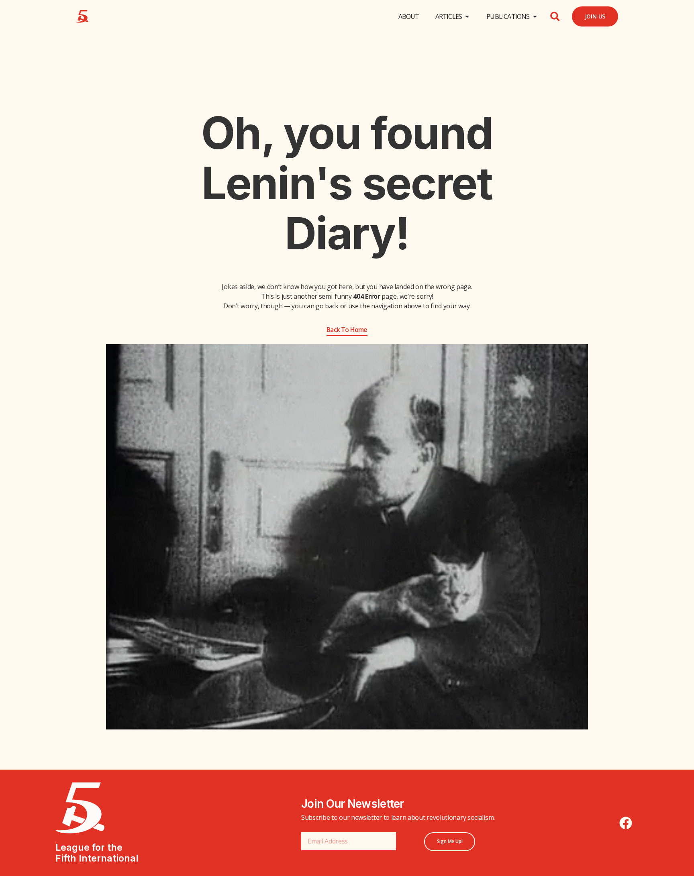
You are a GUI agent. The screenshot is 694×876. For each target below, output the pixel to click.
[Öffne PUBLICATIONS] (535, 16)
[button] (555, 16)
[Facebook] (626, 823)
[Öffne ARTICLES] (467, 16)
